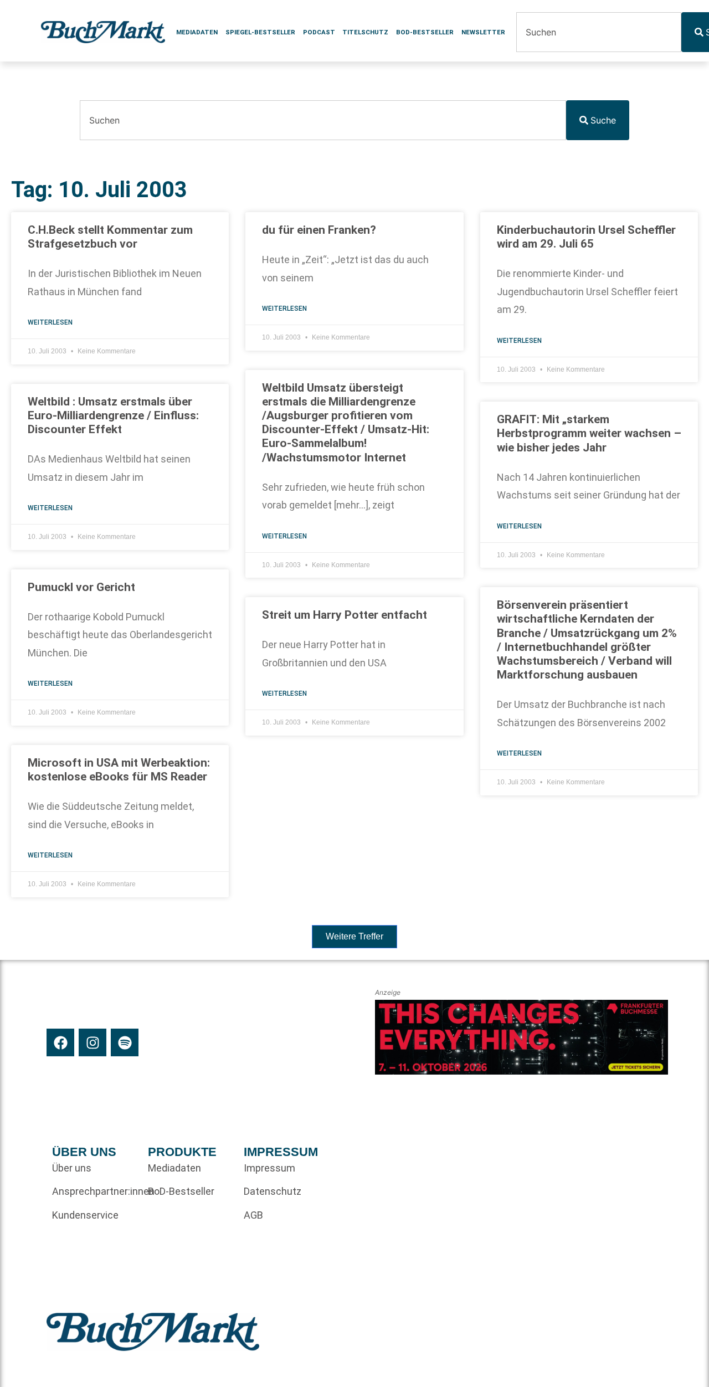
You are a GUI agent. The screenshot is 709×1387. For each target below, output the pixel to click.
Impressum (269, 1168)
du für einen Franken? (319, 230)
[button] (354, 936)
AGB (253, 1215)
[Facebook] (60, 1042)
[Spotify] (124, 1042)
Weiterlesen (50, 322)
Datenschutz (272, 1191)
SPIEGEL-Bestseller (260, 32)
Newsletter (483, 32)
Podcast (319, 32)
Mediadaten (197, 32)
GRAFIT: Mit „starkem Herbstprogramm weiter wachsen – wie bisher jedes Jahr (589, 433)
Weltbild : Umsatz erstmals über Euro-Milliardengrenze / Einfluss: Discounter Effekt (113, 415)
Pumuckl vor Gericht (81, 587)
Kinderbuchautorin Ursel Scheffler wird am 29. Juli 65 (586, 236)
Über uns (71, 1168)
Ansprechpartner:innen (94, 1191)
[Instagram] (92, 1042)
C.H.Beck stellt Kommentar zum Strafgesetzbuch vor (110, 236)
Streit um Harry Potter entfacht (344, 614)
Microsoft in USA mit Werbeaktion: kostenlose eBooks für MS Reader (119, 769)
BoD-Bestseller (425, 32)
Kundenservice (85, 1215)
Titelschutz (365, 32)
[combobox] (598, 32)
